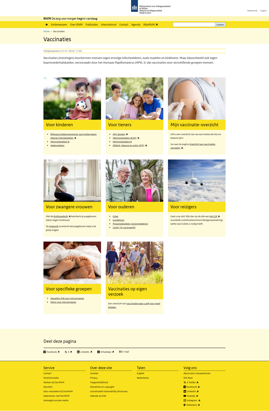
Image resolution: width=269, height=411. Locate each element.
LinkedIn (199, 391)
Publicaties (92, 24)
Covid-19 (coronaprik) (124, 227)
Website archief (98, 395)
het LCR (214, 216)
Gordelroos (118, 220)
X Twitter (199, 382)
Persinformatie (51, 377)
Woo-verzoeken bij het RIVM (58, 391)
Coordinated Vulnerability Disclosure (108, 391)
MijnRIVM (151, 24)
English (263, 10)
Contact (123, 24)
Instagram (200, 400)
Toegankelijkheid (99, 382)
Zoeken (220, 24)
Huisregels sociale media (55, 400)
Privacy (93, 377)
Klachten (48, 386)
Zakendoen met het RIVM (56, 395)
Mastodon (200, 404)
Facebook (200, 386)
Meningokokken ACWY (126, 137)
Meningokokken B (59, 141)
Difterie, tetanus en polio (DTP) (130, 145)
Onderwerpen (59, 24)
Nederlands (252, 10)
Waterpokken (57, 145)
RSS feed (188, 377)
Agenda (135, 24)
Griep (115, 216)
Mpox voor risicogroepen (63, 302)
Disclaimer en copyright (102, 386)
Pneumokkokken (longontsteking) (130, 223)
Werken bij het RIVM (53, 382)
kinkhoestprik (62, 216)
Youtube (199, 395)
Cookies (94, 373)
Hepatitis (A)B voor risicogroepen (67, 298)
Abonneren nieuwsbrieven (197, 373)
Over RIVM (76, 24)
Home (46, 24)
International (108, 24)
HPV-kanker (120, 134)
